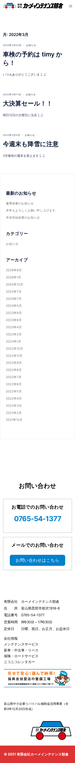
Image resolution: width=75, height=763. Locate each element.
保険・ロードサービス (21, 656)
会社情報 (11, 638)
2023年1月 (13, 341)
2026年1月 (13, 277)
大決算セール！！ (27, 103)
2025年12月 (14, 284)
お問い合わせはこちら (37, 560)
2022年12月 (14, 348)
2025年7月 (14, 291)
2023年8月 (14, 313)
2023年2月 (14, 334)
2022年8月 (14, 370)
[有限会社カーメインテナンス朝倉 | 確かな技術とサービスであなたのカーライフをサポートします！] (33, 5)
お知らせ (31, 45)
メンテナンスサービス (21, 644)
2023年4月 (14, 327)
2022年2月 (14, 413)
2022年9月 (14, 363)
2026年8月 (14, 270)
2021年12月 (14, 420)
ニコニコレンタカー (19, 662)
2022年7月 (14, 377)
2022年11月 (14, 356)
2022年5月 (14, 391)
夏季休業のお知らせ (20, 203)
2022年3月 (14, 406)
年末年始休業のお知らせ (23, 217)
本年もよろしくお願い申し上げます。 (32, 210)
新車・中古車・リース (21, 650)
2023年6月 (14, 320)
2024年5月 (14, 306)
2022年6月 (14, 384)
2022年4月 (14, 398)
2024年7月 (14, 299)
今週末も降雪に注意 (31, 144)
